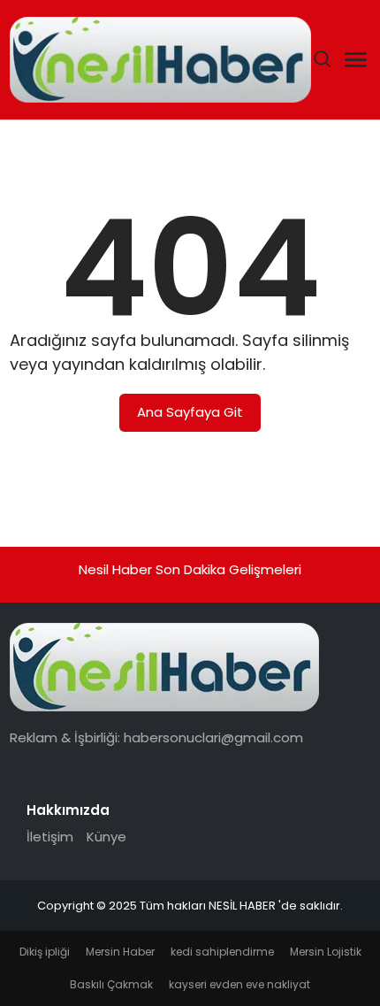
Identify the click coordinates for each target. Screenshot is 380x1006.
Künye (106, 836)
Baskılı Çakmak (111, 984)
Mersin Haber (120, 951)
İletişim (50, 836)
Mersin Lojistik (325, 951)
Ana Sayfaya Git (190, 412)
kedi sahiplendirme (222, 951)
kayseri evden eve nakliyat (239, 984)
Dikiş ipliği (44, 951)
